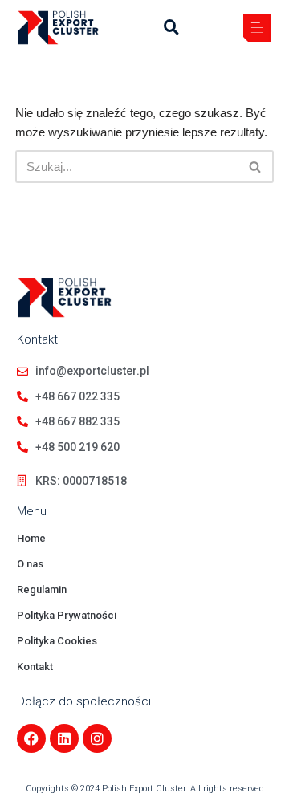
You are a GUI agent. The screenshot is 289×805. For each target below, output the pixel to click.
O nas (30, 564)
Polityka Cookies (57, 641)
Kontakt (35, 667)
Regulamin (42, 589)
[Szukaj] (256, 166)
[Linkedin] (64, 738)
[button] (257, 29)
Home (31, 538)
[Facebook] (31, 738)
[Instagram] (97, 738)
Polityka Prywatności (66, 615)
